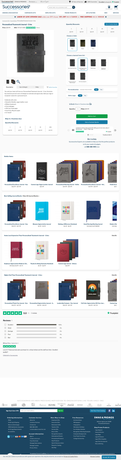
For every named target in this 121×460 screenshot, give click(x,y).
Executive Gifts (56, 422)
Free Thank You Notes (79, 436)
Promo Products (70, 13)
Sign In (32, 436)
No (96, 89)
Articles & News (77, 420)
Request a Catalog (56, 445)
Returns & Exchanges (13, 424)
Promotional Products (58, 438)
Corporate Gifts (30, 13)
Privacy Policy (33, 447)
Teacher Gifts (55, 427)
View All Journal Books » (31, 196)
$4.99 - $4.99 (42, 225)
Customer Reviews (35, 422)
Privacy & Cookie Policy (71, 456)
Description (9, 87)
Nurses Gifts (55, 429)
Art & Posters (90, 13)
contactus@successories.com (38, 429)
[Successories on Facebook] (109, 410)
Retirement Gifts (56, 424)
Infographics (76, 424)
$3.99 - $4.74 (16, 264)
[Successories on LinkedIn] (113, 410)
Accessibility (11, 431)
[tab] (10, 87)
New (105, 13)
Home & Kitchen (99, 432)
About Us (32, 420)
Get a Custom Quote (111, 24)
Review (38, 27)
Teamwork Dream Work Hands (72, 82)
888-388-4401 (34, 427)
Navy (93, 48)
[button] (8, 1)
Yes (101, 89)
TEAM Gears (93, 68)
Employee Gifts (50, 13)
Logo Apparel (98, 430)
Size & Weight (23, 87)
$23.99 (67, 264)
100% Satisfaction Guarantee (16, 427)
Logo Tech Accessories (101, 441)
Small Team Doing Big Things (82, 69)
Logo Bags (98, 434)
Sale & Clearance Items (58, 443)
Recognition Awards (57, 434)
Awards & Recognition (10, 13)
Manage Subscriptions (36, 443)
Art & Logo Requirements (15, 429)
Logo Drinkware (99, 436)
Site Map (54, 447)
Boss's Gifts (55, 431)
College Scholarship (78, 438)
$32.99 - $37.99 (16, 185)
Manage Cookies (34, 445)
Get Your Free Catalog (98, 410)
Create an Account (35, 438)
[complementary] (60, 17)
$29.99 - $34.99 (42, 304)
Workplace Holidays (78, 427)
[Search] (73, 7)
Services (116, 13)
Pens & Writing (99, 443)
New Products (55, 440)
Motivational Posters (57, 436)
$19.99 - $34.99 (67, 185)
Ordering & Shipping (13, 422)
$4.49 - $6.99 (67, 225)
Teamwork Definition (103, 69)
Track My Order (34, 441)
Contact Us (33, 424)
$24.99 (42, 185)
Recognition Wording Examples (81, 431)
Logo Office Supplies (100, 439)
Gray (72, 48)
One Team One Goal (72, 68)
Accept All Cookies (109, 457)
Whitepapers (76, 422)
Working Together (82, 81)
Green (82, 48)
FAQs (37, 87)
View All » (114, 235)
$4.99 (93, 225)
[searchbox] (61, 7)
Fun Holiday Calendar (79, 429)
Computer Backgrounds (79, 434)
